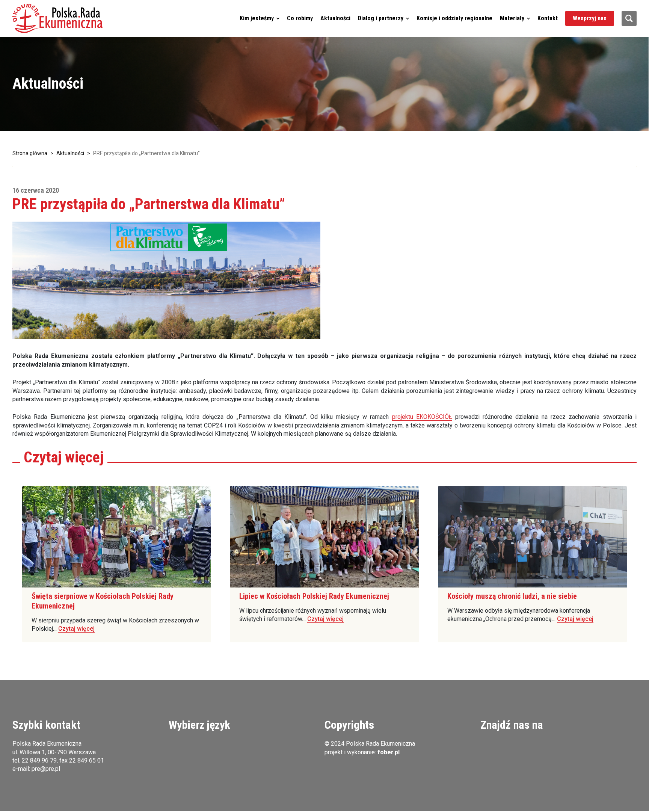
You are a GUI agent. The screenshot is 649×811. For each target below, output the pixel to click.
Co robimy (300, 18)
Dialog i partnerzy (380, 18)
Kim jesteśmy (257, 18)
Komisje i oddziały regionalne (454, 18)
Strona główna (29, 153)
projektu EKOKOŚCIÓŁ (422, 416)
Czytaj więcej (76, 628)
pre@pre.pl (46, 768)
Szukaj (629, 18)
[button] (57, 18)
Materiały (512, 18)
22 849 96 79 (39, 760)
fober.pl (388, 752)
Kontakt (547, 18)
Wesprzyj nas (590, 18)
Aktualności (335, 18)
